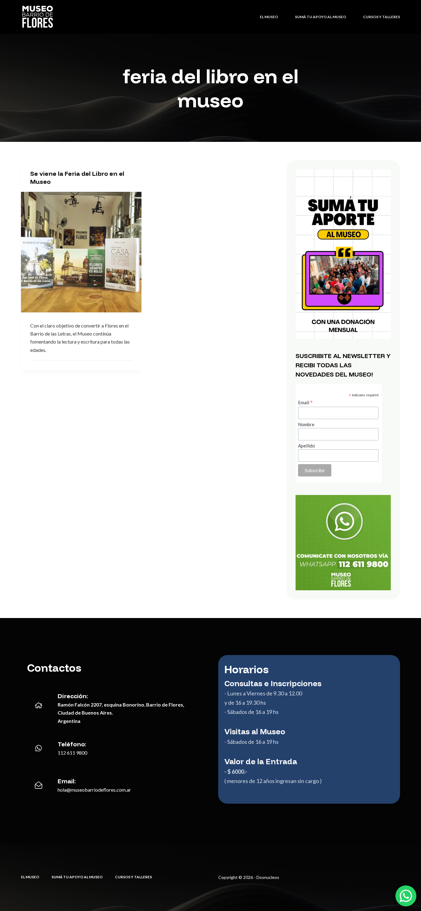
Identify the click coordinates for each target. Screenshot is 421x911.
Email (305, 402)
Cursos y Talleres (381, 16)
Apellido (306, 445)
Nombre (306, 424)
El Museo (269, 16)
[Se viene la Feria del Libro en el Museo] (81, 252)
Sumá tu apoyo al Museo (320, 16)
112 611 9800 (72, 753)
